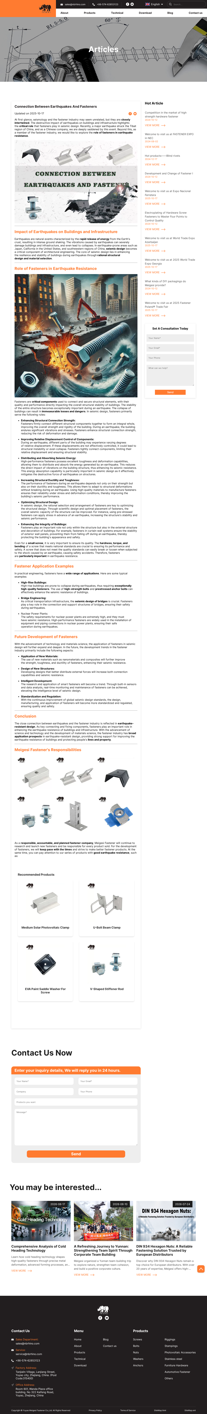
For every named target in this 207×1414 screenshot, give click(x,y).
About (78, 1346)
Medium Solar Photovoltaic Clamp (45, 927)
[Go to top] (201, 1269)
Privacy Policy (95, 1410)
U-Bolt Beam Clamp (106, 927)
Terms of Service (128, 1410)
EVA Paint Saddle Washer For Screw (45, 990)
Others (169, 1378)
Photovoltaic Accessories (180, 1352)
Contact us (109, 1346)
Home (77, 1339)
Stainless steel (173, 1358)
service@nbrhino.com (29, 1354)
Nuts (136, 1352)
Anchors (138, 1365)
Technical (80, 1358)
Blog (106, 1339)
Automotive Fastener (177, 1371)
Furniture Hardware (176, 1365)
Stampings (171, 1346)
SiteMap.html (160, 1410)
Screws (137, 1339)
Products (79, 1352)
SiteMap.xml (190, 1410)
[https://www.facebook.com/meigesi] (127, 4)
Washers (138, 1358)
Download (80, 1365)
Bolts (136, 1346)
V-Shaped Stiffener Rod (107, 989)
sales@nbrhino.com (75, 4)
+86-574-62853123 (107, 4)
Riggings (170, 1339)
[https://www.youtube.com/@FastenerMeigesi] (132, 4)
